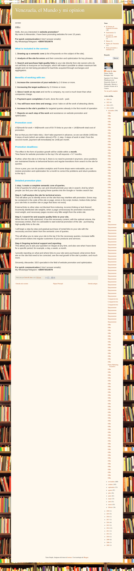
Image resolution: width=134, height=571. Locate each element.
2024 (108, 105)
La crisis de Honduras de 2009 (111, 36)
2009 (108, 540)
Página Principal (58, 284)
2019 (108, 514)
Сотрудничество (113, 299)
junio (110, 496)
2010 (108, 537)
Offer (109, 113)
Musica (108, 41)
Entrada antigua (92, 284)
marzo (110, 504)
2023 (108, 108)
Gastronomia (110, 33)
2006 (108, 542)
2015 (108, 525)
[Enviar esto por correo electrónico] (46, 278)
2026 (108, 99)
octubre (110, 484)
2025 (108, 102)
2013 (108, 531)
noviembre (111, 482)
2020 (108, 511)
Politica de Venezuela (112, 44)
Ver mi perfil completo (111, 91)
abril (109, 502)
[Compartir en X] (50, 278)
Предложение (112, 224)
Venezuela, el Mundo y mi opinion (49, 9)
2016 (108, 522)
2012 (108, 534)
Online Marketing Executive (113, 365)
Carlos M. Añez (111, 71)
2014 (108, 528)
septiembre (111, 487)
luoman (69, 557)
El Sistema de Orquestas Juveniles (112, 27)
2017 (108, 520)
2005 (108, 545)
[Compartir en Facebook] (52, 278)
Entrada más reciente (22, 284)
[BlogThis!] (48, 278)
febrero (110, 507)
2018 (108, 517)
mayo (110, 499)
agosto (110, 490)
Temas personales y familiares (111, 48)
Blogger (86, 557)
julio (109, 493)
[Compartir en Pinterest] (54, 278)
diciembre (111, 110)
